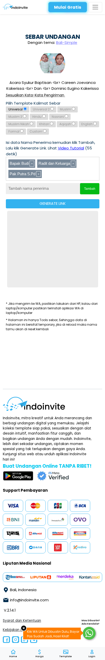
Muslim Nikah (19, 124)
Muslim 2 (15, 117)
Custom (36, 131)
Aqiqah (65, 124)
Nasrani (58, 117)
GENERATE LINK (53, 203)
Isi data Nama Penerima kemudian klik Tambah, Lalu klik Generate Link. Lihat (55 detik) (50, 148)
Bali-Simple (66, 42)
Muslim (66, 109)
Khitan (44, 124)
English (87, 124)
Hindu (37, 117)
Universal (15, 109)
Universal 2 (41, 109)
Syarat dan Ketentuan (22, 620)
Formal (14, 131)
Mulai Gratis (67, 7)
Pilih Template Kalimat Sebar (33, 103)
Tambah (89, 189)
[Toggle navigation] (95, 7)
